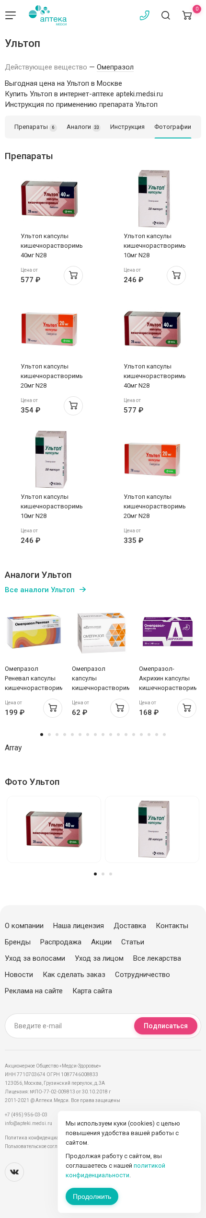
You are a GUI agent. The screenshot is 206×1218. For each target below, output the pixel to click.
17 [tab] (164, 734)
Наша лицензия (78, 925)
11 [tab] (118, 734)
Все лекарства (157, 958)
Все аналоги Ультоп (40, 590)
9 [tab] (103, 734)
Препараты (34, 126)
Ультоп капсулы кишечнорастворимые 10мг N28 (157, 245)
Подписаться (166, 1026)
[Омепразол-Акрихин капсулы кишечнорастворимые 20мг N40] (167, 631)
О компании (24, 925)
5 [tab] (72, 734)
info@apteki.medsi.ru (28, 1123)
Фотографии (172, 126)
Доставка (130, 925)
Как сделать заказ (74, 974)
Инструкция (127, 126)
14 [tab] (141, 734)
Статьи (132, 942)
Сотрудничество (142, 974)
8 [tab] (95, 734)
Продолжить (92, 1196)
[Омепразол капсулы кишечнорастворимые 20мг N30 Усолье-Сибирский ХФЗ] (100, 631)
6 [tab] (80, 734)
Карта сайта (92, 991)
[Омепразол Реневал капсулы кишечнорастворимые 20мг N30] (33, 631)
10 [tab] (110, 734)
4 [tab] (64, 734)
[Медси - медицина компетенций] (48, 15)
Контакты (172, 925)
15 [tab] (149, 734)
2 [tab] (49, 734)
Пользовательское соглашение (40, 1146)
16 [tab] (156, 734)
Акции (101, 942)
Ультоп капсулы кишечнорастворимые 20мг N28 (54, 376)
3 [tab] (57, 734)
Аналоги (83, 126)
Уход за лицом (99, 958)
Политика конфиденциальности (41, 1137)
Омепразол (115, 67)
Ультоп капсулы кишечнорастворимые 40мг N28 (54, 245)
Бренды (18, 942)
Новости (19, 974)
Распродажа (60, 942)
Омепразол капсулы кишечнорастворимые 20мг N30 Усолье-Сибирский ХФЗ (105, 688)
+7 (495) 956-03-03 (26, 1114)
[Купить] (73, 275)
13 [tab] (133, 734)
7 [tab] (87, 734)
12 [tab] (126, 734)
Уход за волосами (35, 958)
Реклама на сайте (34, 991)
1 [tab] (41, 734)
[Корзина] (187, 15)
